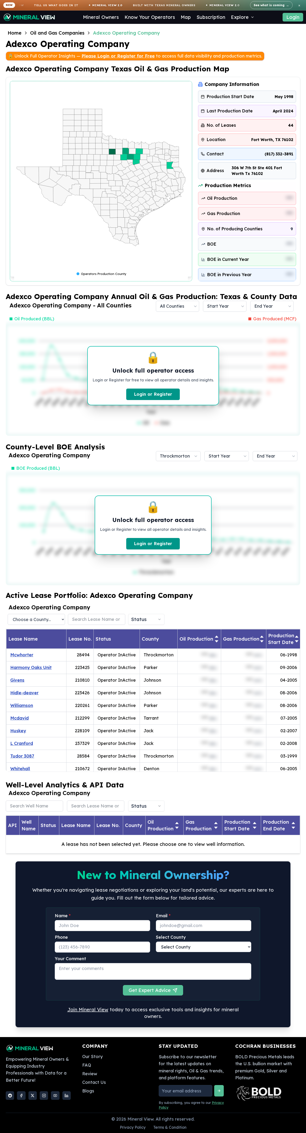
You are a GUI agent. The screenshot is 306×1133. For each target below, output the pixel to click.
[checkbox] (170, 534)
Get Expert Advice (244, 545)
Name (177, 470)
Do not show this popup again (202, 534)
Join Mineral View (194, 559)
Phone (175, 489)
